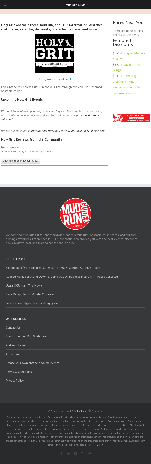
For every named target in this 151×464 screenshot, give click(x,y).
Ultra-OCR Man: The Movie (24, 285)
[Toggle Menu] (5, 4)
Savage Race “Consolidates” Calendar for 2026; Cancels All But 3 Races (53, 268)
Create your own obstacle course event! (32, 363)
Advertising (13, 354)
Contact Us (13, 327)
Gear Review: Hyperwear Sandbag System (33, 303)
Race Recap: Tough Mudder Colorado (30, 294)
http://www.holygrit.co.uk (55, 79)
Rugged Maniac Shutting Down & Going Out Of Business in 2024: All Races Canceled (62, 276)
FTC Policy (98, 444)
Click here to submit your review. (20, 160)
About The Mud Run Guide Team (27, 336)
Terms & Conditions (19, 372)
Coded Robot (81, 410)
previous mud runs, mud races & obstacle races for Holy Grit (67, 131)
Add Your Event (16, 345)
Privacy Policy (15, 380)
